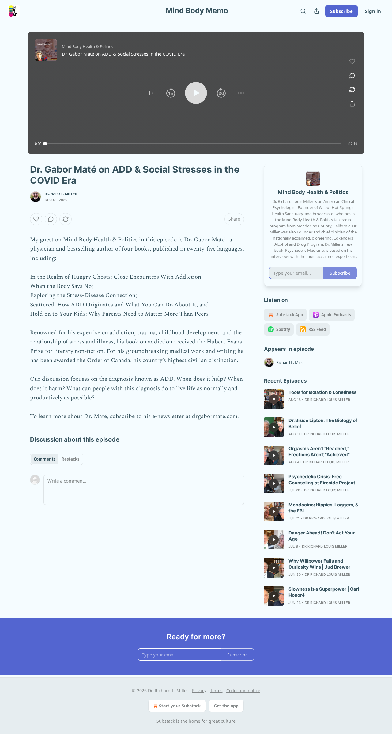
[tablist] (56, 459)
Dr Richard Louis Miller (327, 400)
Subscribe (341, 11)
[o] (274, 399)
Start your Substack (180, 706)
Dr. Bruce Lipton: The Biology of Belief (322, 423)
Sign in (373, 11)
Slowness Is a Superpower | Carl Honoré (323, 592)
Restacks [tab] (70, 459)
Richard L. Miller (61, 194)
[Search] (303, 11)
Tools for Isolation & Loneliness (322, 392)
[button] (151, 93)
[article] (313, 399)
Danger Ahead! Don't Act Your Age (321, 536)
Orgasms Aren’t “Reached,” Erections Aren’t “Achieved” (319, 451)
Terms (216, 690)
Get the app (226, 706)
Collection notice (243, 690)
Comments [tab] (44, 459)
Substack (165, 721)
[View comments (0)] (352, 75)
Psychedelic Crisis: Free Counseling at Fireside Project (321, 480)
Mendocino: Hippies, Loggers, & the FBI (323, 508)
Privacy (199, 690)
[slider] (193, 144)
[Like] (36, 219)
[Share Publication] (317, 11)
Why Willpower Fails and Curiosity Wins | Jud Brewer (319, 564)
